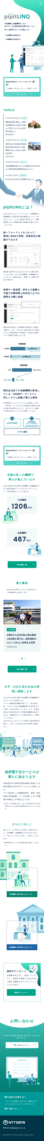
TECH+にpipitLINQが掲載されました (19, 179)
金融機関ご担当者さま (13, 39)
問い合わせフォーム (21, 1045)
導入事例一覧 (22, 669)
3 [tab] (25, 658)
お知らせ (24, 162)
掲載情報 (23, 175)
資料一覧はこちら (11, 1109)
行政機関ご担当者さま (13, 35)
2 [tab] (22, 658)
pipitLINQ (8, 4)
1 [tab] (19, 658)
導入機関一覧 (22, 565)
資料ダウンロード (21, 992)
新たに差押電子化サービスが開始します (17, 30)
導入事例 (24, 118)
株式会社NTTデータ (17, 1128)
